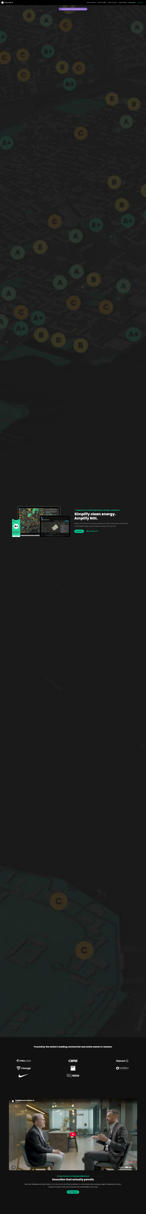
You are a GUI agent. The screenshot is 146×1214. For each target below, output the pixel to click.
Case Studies (122, 2)
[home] (7, 2)
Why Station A (91, 2)
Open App (140, 2)
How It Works (102, 2)
